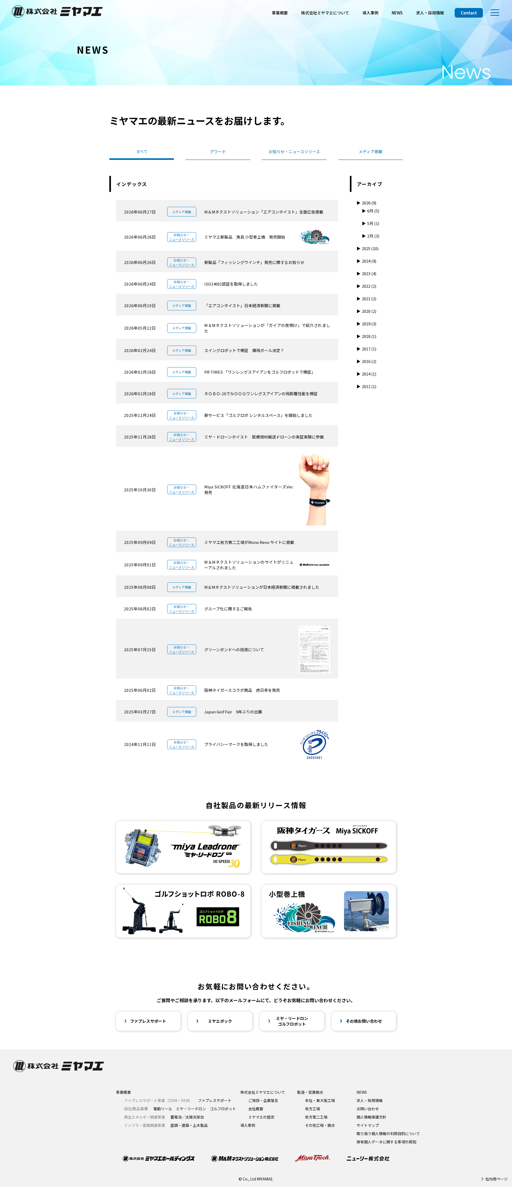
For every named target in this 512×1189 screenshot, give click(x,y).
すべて (141, 151)
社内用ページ (496, 1179)
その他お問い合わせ (364, 1021)
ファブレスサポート (148, 1021)
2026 (369, 203)
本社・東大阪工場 (320, 1100)
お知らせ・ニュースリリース (294, 151)
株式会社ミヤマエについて (325, 12)
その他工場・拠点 (320, 1125)
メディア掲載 (370, 151)
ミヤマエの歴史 (261, 1117)
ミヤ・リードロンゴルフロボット (292, 1021)
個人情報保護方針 (371, 1117)
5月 (373, 223)
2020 (369, 311)
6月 (373, 211)
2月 (373, 236)
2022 (369, 286)
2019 (369, 323)
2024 (369, 261)
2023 (369, 273)
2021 (369, 298)
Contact (469, 12)
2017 (369, 348)
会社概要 (255, 1108)
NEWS (397, 12)
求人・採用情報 (430, 12)
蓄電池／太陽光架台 (164, 1117)
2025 (370, 248)
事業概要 (280, 12)
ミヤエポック (220, 1021)
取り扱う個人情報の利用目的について (388, 1133)
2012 (369, 386)
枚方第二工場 (316, 1117)
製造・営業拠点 (310, 1092)
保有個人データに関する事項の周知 (386, 1141)
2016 (369, 361)
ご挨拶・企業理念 (263, 1100)
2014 (369, 374)
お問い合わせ (368, 1108)
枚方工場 (312, 1108)
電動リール (162, 1108)
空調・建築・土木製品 (166, 1125)
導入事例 (370, 12)
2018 (369, 336)
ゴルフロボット (223, 1108)
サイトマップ (368, 1125)
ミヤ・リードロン (191, 1108)
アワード (218, 151)
